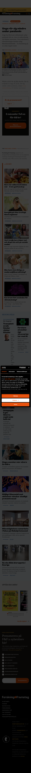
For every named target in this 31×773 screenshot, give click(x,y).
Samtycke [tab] (4, 371)
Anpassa (14, 400)
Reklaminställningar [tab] (22, 371)
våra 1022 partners (10, 379)
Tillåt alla (15, 396)
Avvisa (15, 404)
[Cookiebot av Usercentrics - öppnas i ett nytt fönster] (19, 368)
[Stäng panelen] (28, 367)
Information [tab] (12, 371)
